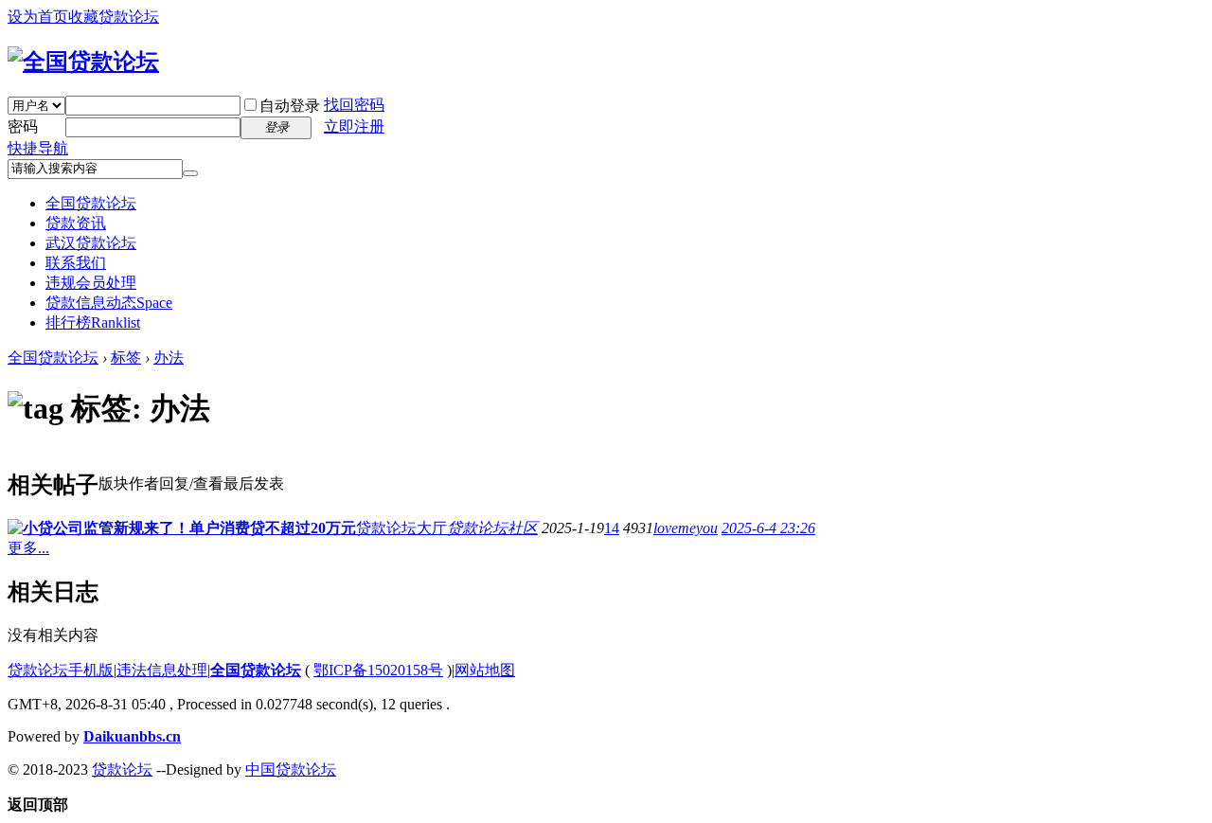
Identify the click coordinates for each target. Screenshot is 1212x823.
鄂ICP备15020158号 (378, 670)
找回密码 (354, 105)
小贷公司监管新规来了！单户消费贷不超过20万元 (189, 528)
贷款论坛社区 (492, 528)
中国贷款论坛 (290, 769)
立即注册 (354, 126)
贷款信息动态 (108, 303)
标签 (126, 357)
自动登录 (289, 106)
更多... (28, 548)
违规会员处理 (90, 283)
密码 (23, 126)
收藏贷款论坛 (113, 17)
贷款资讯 (75, 223)
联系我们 (75, 263)
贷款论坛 (122, 769)
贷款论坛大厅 (401, 528)
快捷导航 (38, 148)
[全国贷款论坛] (83, 61)
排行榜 (92, 322)
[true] (190, 173)
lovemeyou (685, 528)
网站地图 (484, 670)
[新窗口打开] (15, 529)
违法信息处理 (161, 670)
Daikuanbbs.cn (132, 736)
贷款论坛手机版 (61, 670)
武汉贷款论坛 (90, 243)
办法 (168, 357)
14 (611, 528)
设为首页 (38, 17)
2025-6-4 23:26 (768, 528)
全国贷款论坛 (90, 203)
